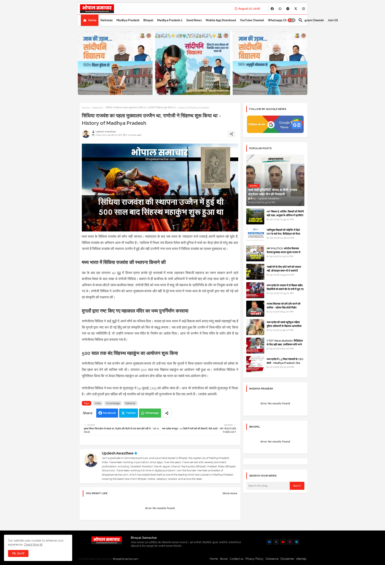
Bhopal (148, 20)
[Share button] (167, 413)
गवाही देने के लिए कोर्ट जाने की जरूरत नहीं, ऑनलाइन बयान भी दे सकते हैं (284, 268)
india (98, 403)
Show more (230, 493)
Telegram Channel (311, 20)
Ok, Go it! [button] (18, 553)
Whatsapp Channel (281, 20)
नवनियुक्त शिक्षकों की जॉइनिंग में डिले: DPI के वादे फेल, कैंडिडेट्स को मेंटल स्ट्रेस (283, 233)
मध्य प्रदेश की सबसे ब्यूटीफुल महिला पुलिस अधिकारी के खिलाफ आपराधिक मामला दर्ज (284, 326)
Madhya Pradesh (128, 20)
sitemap (301, 558)
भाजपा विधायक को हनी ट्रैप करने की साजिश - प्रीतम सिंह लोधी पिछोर (283, 305)
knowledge (113, 403)
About (224, 558)
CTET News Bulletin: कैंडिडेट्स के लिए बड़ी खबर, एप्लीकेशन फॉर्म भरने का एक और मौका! (285, 344)
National (106, 20)
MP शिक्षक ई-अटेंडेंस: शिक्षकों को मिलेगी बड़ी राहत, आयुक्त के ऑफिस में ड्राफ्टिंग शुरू (285, 215)
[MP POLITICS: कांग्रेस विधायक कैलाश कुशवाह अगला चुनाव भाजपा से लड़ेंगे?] (255, 253)
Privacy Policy (254, 558)
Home (92, 20)
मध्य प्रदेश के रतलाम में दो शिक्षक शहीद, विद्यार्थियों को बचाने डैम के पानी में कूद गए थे (285, 289)
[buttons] (272, 9)
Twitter (131, 412)
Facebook (109, 412)
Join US (333, 20)
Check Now (31, 544)
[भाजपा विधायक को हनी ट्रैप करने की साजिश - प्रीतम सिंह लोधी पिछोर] (255, 309)
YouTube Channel (252, 20)
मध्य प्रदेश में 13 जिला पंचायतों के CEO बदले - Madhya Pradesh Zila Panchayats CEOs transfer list (285, 365)
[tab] (89, 20)
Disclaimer (287, 558)
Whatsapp (152, 412)
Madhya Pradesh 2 (169, 20)
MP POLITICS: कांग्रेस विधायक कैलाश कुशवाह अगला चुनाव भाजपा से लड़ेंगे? (283, 252)
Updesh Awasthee (118, 453)
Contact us (236, 558)
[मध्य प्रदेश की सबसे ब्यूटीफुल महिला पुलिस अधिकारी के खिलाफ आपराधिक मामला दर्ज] (255, 327)
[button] (292, 20)
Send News (194, 20)
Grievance (272, 558)
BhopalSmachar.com (125, 558)
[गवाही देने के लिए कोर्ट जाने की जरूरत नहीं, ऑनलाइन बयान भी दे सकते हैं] (255, 272)
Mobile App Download (221, 20)
